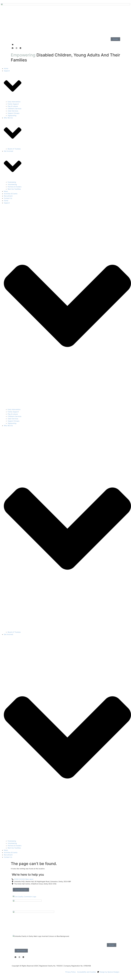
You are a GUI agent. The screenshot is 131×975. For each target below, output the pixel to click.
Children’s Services (14, 109)
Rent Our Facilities (14, 189)
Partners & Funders (14, 187)
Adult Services (13, 111)
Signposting (12, 115)
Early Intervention (14, 102)
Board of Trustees (14, 149)
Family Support (13, 104)
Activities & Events (10, 194)
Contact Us (8, 198)
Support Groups (13, 113)
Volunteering (12, 184)
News (6, 191)
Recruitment (8, 196)
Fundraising (12, 182)
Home (6, 68)
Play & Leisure (13, 106)
